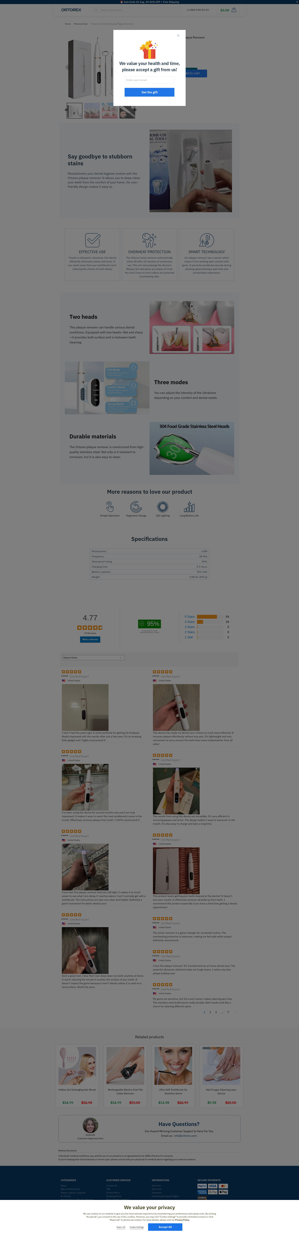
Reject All (121, 1227)
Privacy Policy (182, 1219)
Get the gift (150, 92)
